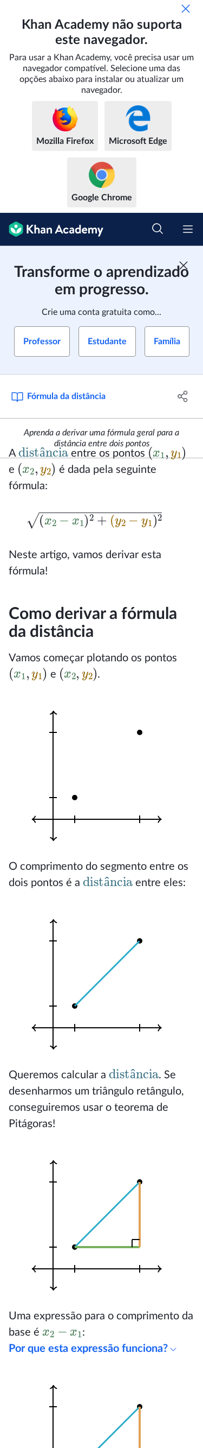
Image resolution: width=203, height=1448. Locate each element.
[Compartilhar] (183, 396)
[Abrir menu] (187, 229)
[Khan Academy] (51, 229)
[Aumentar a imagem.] (101, 770)
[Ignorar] (185, 8)
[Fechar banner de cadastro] (183, 265)
